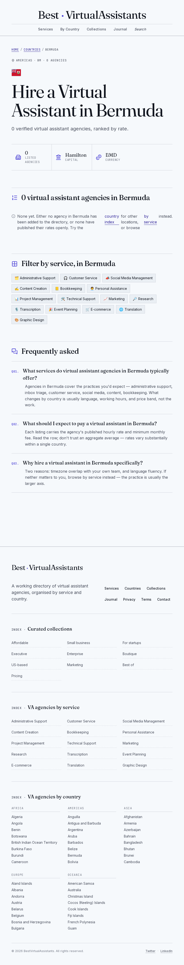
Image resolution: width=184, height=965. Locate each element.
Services (45, 29)
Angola (17, 823)
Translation (130, 309)
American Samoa (81, 883)
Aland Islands (22, 883)
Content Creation (31, 288)
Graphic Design (29, 320)
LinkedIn (166, 951)
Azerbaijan (132, 830)
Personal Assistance (108, 288)
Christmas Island (80, 896)
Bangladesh (133, 842)
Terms (146, 599)
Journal (120, 29)
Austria (17, 903)
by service (150, 219)
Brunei (129, 855)
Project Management (34, 299)
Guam (72, 928)
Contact (163, 599)
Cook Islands (78, 909)
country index (112, 219)
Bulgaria (18, 928)
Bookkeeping (68, 288)
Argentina (75, 830)
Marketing (114, 299)
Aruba (72, 836)
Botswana (19, 836)
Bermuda (75, 855)
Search (140, 29)
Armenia (130, 823)
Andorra (18, 896)
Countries (32, 49)
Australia (74, 890)
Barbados (75, 842)
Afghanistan (133, 817)
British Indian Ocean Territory (34, 842)
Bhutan (129, 849)
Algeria (17, 817)
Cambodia (132, 862)
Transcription (28, 309)
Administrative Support (35, 278)
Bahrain (130, 836)
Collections (96, 29)
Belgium (18, 915)
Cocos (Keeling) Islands (86, 903)
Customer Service (80, 278)
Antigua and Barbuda (84, 823)
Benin (16, 830)
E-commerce (98, 309)
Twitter (150, 951)
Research (143, 299)
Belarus (17, 909)
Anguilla (74, 817)
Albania (17, 890)
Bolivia (73, 862)
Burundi (17, 855)
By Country (69, 29)
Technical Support (78, 299)
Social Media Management (129, 278)
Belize (73, 849)
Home (15, 49)
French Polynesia (81, 922)
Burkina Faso (22, 849)
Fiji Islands (76, 915)
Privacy (129, 599)
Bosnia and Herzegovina (31, 922)
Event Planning (63, 309)
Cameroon (20, 862)
